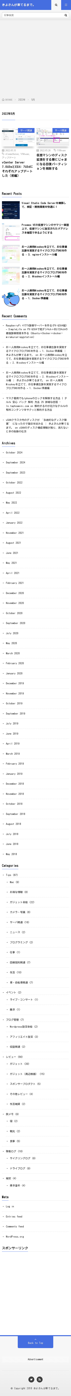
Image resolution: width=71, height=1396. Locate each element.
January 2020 (14, 673)
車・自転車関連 (19, 982)
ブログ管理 (12, 1019)
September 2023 (15, 472)
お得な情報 (16, 892)
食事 (12, 1141)
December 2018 (15, 783)
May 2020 (11, 643)
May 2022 (11, 502)
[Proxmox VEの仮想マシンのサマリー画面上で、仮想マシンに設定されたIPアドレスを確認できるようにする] (11, 232)
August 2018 (13, 824)
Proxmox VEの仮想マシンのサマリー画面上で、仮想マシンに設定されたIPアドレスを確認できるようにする (45, 229)
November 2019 (15, 693)
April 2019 (13, 743)
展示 (12, 1009)
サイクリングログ (20, 1158)
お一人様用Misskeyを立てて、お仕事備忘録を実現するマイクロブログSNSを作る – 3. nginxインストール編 (44, 251)
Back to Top (35, 1343)
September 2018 (15, 814)
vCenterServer (12, 154)
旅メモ (10, 1114)
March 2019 (13, 753)
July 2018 (12, 834)
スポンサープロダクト (23, 1084)
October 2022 (14, 482)
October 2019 (14, 703)
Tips (8, 875)
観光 (12, 1131)
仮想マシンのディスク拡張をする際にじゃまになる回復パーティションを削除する (51, 162)
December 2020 (15, 593)
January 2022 (14, 522)
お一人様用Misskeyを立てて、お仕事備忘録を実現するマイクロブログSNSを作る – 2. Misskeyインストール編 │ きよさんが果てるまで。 (37, 376)
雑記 (8, 1178)
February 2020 (15, 663)
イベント (11, 992)
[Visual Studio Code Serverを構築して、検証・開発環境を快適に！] (11, 210)
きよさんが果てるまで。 (47, 1388)
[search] (66, 15)
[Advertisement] (35, 60)
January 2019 (14, 774)
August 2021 (13, 543)
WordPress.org (15, 1236)
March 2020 (13, 653)
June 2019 (12, 733)
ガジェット (16, 1064)
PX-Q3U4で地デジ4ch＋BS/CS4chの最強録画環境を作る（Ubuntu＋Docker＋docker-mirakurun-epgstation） (37, 333)
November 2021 (15, 533)
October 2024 (14, 452)
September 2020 (15, 623)
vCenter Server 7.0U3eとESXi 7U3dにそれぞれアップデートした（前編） (17, 169)
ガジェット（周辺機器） (24, 1074)
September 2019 (15, 713)
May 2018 (11, 854)
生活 (12, 972)
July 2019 (12, 723)
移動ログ (11, 1151)
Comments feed (15, 1226)
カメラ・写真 (17, 912)
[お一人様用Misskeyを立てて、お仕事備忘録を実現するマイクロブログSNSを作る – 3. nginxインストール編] (11, 254)
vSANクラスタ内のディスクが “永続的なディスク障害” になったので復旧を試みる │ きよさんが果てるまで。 (37, 424)
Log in (10, 1206)
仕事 (12, 952)
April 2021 (13, 573)
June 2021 (12, 553)
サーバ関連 (26, 130)
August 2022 (13, 492)
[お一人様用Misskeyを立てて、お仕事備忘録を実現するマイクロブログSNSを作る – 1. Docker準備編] (11, 298)
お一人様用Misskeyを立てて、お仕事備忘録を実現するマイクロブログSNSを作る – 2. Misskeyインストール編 (44, 272)
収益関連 (15, 1047)
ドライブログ (17, 1168)
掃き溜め (15, 1185)
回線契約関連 (17, 962)
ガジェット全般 (19, 902)
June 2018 (12, 844)
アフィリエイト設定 (21, 1037)
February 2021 (15, 583)
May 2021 (11, 563)
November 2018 (15, 794)
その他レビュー (19, 1094)
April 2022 (13, 513)
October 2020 (14, 613)
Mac (12, 882)
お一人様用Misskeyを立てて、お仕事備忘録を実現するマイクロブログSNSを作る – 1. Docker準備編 (44, 294)
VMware (25, 154)
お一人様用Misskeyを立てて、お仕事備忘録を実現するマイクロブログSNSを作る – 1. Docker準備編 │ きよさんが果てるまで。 (36, 351)
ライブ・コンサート (21, 999)
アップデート (9, 157)
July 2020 (12, 633)
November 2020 (15, 603)
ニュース (15, 932)
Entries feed (14, 1216)
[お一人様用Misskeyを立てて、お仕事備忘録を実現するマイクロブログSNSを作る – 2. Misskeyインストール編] (11, 276)
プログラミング (19, 942)
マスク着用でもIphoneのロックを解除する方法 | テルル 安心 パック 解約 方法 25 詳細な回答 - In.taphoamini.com (36, 402)
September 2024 (15, 462)
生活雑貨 (15, 1104)
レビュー (11, 1057)
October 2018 (14, 804)
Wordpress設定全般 (21, 1026)
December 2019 (15, 683)
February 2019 (15, 763)
